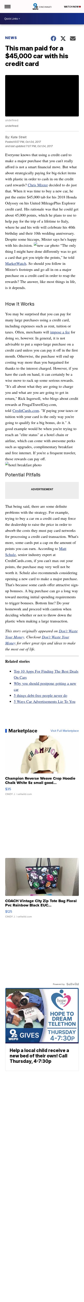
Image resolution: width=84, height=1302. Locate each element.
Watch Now (71, 6)
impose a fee (60, 332)
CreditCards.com (25, 410)
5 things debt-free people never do (40, 695)
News (11, 38)
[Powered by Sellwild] (72, 984)
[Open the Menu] (7, 6)
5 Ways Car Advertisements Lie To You (44, 701)
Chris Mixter (38, 184)
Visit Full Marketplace (65, 730)
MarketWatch (15, 263)
